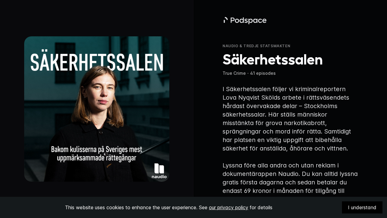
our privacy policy (228, 207)
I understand (362, 207)
